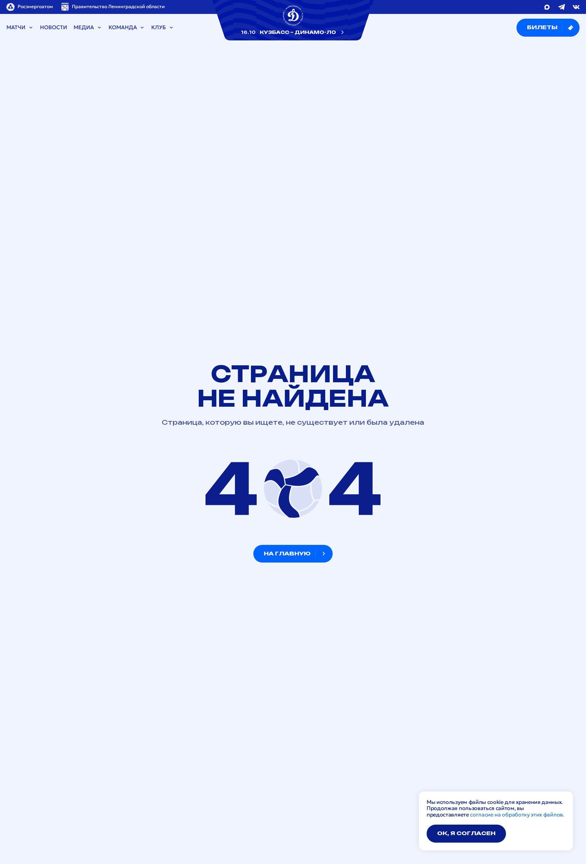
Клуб (158, 27)
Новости (53, 27)
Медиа (84, 27)
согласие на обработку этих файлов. (517, 814)
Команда (123, 27)
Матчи (15, 27)
